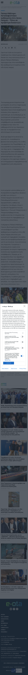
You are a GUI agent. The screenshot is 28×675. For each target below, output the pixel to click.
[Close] (24, 306)
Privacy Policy (22, 368)
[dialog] (14, 338)
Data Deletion (5, 368)
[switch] (22, 336)
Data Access (14, 368)
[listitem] (14, 333)
